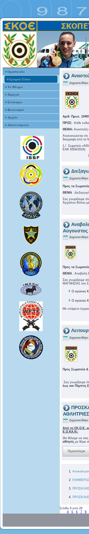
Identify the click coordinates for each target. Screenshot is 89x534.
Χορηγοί (13, 94)
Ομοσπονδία (16, 71)
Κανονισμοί (16, 110)
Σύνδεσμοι (15, 102)
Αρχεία (13, 117)
